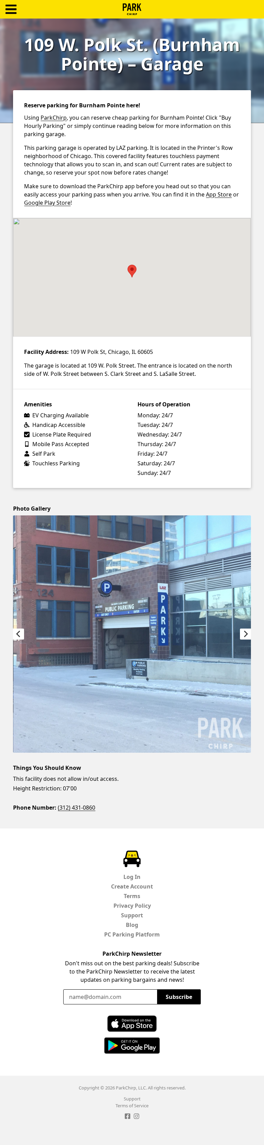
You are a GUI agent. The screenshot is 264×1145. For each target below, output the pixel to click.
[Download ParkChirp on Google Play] (132, 1045)
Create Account (132, 886)
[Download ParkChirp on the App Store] (132, 1023)
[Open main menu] (11, 9)
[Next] (245, 634)
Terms (132, 896)
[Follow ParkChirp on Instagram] (136, 1117)
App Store (219, 194)
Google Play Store (47, 202)
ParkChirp (132, 9)
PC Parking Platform (132, 934)
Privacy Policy (132, 905)
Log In (132, 877)
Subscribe (179, 997)
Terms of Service (132, 1105)
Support (132, 915)
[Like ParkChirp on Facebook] (127, 1117)
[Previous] (18, 634)
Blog (132, 925)
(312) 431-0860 (76, 807)
